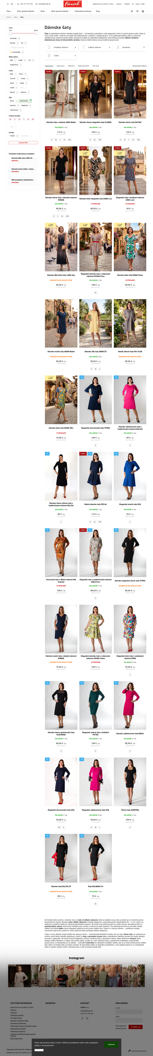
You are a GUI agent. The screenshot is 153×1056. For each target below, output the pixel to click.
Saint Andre (26, 136)
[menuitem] (10, 11)
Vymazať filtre (23, 142)
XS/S (13, 126)
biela (13, 74)
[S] (15, 119)
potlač (13, 83)
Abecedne (96, 66)
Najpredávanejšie (83, 66)
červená (14, 78)
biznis (13, 101)
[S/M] (11, 122)
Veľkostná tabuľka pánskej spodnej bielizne (23, 1035)
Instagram (12, 4)
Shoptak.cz (31, 1052)
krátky (22, 60)
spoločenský (25, 101)
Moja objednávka (16, 1039)
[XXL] (33, 119)
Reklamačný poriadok (18, 1029)
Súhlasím (111, 1044)
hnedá (23, 83)
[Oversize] (20, 122)
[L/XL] (15, 122)
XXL (69, 140)
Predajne (127, 4)
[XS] (11, 119)
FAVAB (14, 136)
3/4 (31, 60)
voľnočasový (15, 110)
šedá (23, 87)
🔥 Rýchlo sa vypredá (18, 47)
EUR (142, 4)
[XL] (29, 119)
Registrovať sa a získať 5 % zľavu (103, 4)
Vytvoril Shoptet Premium (139, 1051)
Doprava (119, 4)
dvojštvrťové (15, 65)
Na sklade (15, 38)
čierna (22, 74)
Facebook (7, 4)
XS (59, 827)
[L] (24, 119)
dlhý (12, 60)
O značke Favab (16, 1018)
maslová (24, 92)
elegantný (26, 105)
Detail (61, 95)
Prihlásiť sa (135, 1027)
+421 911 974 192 (87, 1013)
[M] (20, 119)
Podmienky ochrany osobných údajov (23, 1026)
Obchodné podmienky (18, 1023)
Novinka (14, 43)
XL (64, 140)
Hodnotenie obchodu (17, 1031)
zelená (13, 87)
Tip (23, 43)
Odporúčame (49, 66)
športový (14, 105)
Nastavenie (39, 1050)
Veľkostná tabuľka (17, 1015)
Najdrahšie (71, 66)
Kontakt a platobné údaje (19, 1021)
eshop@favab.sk (86, 1011)
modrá (24, 78)
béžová (13, 92)
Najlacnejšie (61, 66)
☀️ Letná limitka (16, 52)
